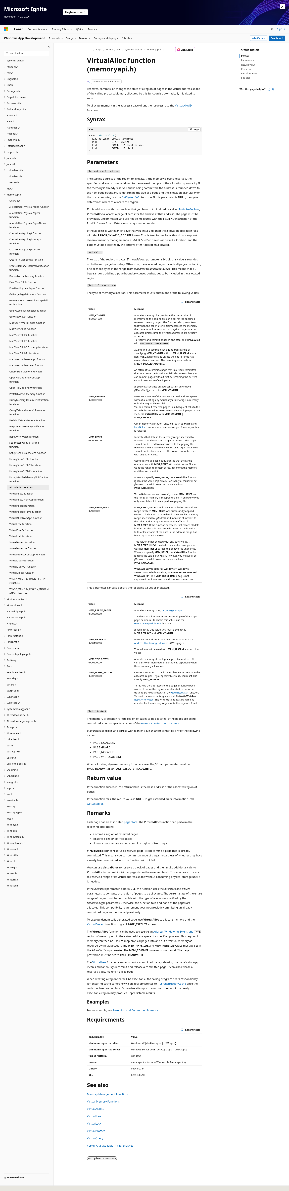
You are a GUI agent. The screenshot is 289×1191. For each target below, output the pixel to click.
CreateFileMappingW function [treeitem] (26, 259)
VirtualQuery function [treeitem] (21, 560)
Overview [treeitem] (14, 200)
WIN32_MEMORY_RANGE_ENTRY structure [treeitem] (27, 581)
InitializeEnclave (189, 209)
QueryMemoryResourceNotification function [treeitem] (29, 402)
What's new (258, 38)
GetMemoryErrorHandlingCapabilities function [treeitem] (29, 302)
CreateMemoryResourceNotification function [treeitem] (29, 268)
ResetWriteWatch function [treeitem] (24, 436)
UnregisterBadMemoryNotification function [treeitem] (28, 479)
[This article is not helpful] (273, 89)
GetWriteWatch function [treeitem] (22, 316)
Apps (99, 49)
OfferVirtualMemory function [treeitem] (25, 371)
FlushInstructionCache (172, 983)
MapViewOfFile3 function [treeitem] (23, 341)
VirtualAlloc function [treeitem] (21, 487)
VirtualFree (99, 962)
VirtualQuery (95, 1138)
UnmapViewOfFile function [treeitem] (24, 459)
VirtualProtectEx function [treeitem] (23, 548)
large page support (173, 610)
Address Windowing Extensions (152, 643)
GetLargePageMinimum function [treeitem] (27, 294)
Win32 (109, 49)
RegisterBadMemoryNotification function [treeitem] (27, 428)
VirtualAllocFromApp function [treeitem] (25, 518)
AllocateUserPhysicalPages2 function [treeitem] (24, 215)
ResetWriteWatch (144, 699)
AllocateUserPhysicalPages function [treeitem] (29, 206)
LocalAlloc (139, 427)
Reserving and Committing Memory (135, 1010)
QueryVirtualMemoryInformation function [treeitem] (27, 412)
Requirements (249, 73)
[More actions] (199, 49)
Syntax (245, 55)
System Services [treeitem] (16, 60)
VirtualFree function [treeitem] (20, 524)
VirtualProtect (96, 924)
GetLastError (95, 804)
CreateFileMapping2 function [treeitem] (25, 233)
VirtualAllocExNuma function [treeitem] (25, 511)
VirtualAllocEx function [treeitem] (22, 505)
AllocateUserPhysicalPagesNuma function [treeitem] (27, 225)
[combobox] (26, 53)
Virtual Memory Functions (103, 1101)
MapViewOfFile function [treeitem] (22, 328)
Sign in (281, 29)
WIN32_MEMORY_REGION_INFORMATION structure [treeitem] (29, 591)
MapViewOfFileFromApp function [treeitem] (27, 359)
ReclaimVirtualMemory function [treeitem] (27, 420)
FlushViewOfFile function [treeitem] (23, 282)
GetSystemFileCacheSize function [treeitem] (27, 310)
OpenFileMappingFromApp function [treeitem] (24, 379)
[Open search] (272, 29)
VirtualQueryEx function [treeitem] (22, 566)
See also (245, 77)
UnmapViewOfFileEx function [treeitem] (25, 471)
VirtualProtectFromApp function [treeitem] (27, 554)
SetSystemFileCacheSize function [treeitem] (27, 452)
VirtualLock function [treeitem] (20, 536)
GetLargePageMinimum (147, 623)
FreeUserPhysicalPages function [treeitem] (27, 288)
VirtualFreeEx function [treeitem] (21, 530)
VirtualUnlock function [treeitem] (21, 572)
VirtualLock (94, 1123)
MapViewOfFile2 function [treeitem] (23, 335)
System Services (133, 49)
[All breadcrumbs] (90, 49)
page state (130, 822)
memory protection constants (160, 723)
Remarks (246, 69)
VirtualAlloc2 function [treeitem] (21, 493)
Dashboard (277, 38)
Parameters (247, 60)
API (119, 49)
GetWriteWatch (179, 692)
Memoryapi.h (154, 49)
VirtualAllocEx (183, 105)
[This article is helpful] (269, 89)
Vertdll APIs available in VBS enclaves (110, 1145)
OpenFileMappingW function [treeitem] (25, 387)
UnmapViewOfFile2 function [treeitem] (25, 465)
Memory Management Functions (107, 1094)
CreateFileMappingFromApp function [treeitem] (25, 241)
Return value (248, 64)
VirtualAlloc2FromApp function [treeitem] (26, 499)
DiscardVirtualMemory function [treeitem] (26, 276)
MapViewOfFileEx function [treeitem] (24, 353)
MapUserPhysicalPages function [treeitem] (27, 322)
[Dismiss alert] (282, 6)
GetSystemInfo (131, 197)
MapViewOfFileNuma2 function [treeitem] (26, 365)
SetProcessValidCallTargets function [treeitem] (24, 444)
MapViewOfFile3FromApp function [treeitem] (28, 347)
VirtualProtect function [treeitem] (22, 542)
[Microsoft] (6, 29)
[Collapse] (49, 46)
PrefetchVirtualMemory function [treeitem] (27, 393)
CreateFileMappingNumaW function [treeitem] (24, 251)
